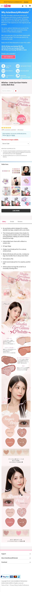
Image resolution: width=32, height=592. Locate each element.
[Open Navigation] (2, 5)
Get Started (8, 57)
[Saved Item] (30, 5)
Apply (13, 135)
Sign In (8, 135)
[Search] (26, 5)
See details (18, 153)
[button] (15, 143)
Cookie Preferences (23, 585)
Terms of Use (4, 585)
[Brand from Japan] (16, 90)
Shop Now (26, 2)
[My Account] (23, 5)
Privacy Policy (13, 585)
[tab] (16, 553)
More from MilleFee (6, 91)
